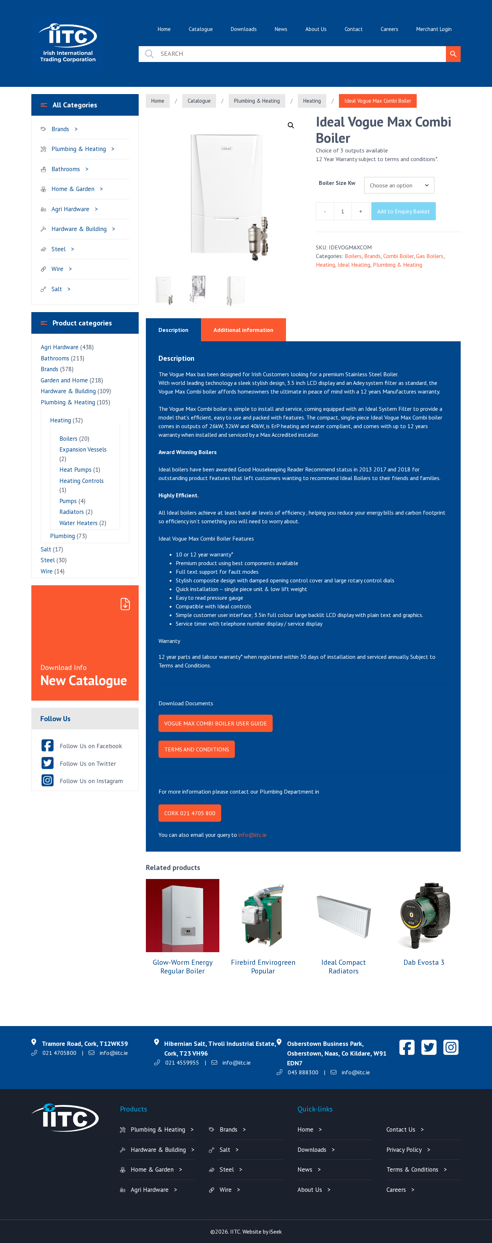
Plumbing (62, 536)
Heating (312, 100)
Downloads (244, 29)
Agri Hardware (70, 209)
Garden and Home (64, 380)
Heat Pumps (75, 470)
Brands (372, 255)
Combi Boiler (398, 255)
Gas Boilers (429, 255)
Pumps (68, 501)
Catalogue (201, 29)
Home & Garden (73, 189)
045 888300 (303, 1072)
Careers (389, 29)
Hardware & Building (79, 229)
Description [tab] (173, 329)
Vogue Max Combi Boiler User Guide (215, 723)
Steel (59, 249)
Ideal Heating (353, 264)
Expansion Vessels (83, 449)
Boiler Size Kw (337, 182)
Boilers (353, 255)
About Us (316, 29)
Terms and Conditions (196, 749)
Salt (57, 289)
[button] (291, 125)
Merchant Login (434, 29)
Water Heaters (78, 523)
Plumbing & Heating (257, 100)
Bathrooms (66, 169)
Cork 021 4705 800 (189, 813)
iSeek (275, 1231)
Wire (57, 269)
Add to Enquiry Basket (403, 211)
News (281, 29)
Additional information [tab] (243, 329)
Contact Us (400, 1129)
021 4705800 (59, 1052)
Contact (354, 29)
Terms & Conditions (412, 1169)
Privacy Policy (404, 1150)
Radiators (71, 512)
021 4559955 (182, 1062)
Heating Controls (81, 481)
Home (164, 29)
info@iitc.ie (252, 834)
